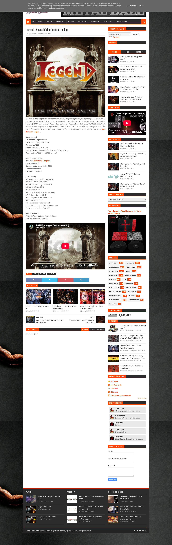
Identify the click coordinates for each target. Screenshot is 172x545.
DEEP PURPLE (130, 263)
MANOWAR (94, 21)
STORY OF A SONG (115, 292)
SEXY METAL (59, 21)
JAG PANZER (132, 292)
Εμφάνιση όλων (142, 398)
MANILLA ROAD (114, 287)
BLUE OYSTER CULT (115, 300)
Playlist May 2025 (44, 507)
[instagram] (145, 530)
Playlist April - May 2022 (47, 517)
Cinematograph (108, 21)
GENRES (48, 21)
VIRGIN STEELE (134, 300)
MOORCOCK (113, 304)
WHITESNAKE (113, 271)
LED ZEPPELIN (113, 283)
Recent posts (37, 21)
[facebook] (134, 530)
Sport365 (114, 388)
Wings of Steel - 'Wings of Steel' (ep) (37, 307)
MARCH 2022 (51, 274)
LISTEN (70, 21)
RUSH (124, 279)
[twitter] (137, 530)
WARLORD (112, 279)
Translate (116, 37)
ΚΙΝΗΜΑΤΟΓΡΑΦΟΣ (115, 296)
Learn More (132, 6)
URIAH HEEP (129, 283)
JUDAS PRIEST (131, 267)
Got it (142, 6)
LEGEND (42, 274)
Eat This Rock (116, 385)
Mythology (82, 21)
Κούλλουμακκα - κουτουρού (121, 395)
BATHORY (132, 296)
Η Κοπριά (114, 392)
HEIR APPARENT (131, 287)
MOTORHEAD (113, 263)
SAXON (128, 271)
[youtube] (140, 530)
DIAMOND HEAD (130, 275)
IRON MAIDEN (114, 267)
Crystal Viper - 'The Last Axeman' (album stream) (65, 307)
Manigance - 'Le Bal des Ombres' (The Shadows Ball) (91, 307)
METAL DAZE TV (122, 21)
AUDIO (35, 274)
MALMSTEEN (113, 275)
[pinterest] (143, 530)
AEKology (114, 381)
